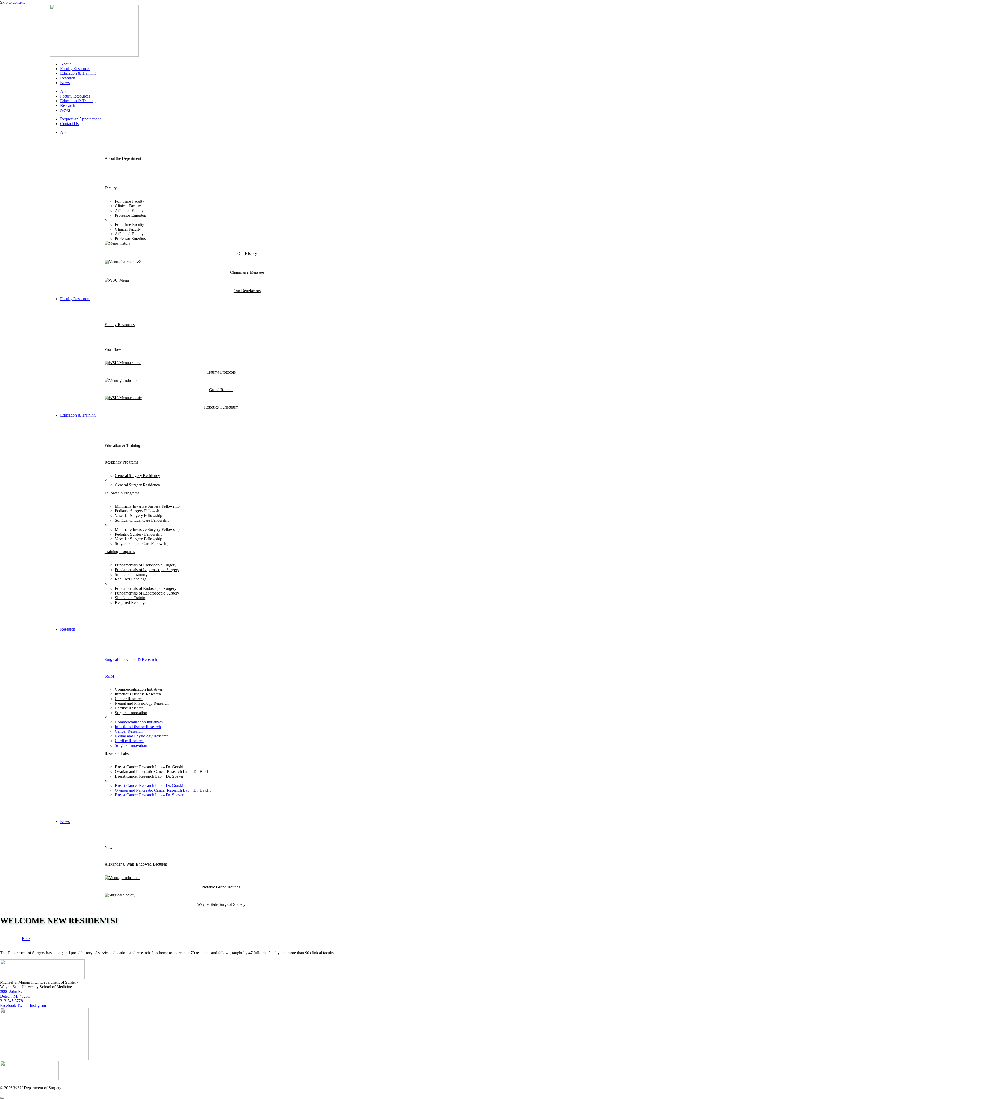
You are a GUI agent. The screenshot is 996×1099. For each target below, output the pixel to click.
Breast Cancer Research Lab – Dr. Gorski (149, 767)
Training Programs (120, 551)
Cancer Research (129, 698)
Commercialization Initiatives (139, 689)
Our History (247, 253)
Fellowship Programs (122, 493)
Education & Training (78, 73)
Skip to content (12, 2)
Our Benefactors (247, 290)
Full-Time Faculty (129, 201)
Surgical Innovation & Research (131, 659)
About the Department (123, 158)
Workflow (113, 349)
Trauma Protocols (221, 372)
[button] (503, 132)
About (65, 64)
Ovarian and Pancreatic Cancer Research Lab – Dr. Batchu (163, 771)
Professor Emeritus (130, 215)
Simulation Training (131, 574)
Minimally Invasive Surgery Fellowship (147, 506)
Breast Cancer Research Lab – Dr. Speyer (149, 776)
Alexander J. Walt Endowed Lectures (136, 864)
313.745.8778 (11, 1001)
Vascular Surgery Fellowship (138, 515)
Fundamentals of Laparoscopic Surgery (147, 570)
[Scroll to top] (2, 1098)
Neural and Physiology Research (142, 703)
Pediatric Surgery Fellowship (138, 511)
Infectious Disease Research (138, 694)
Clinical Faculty (128, 206)
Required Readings (130, 579)
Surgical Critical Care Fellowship (142, 520)
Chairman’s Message (247, 272)
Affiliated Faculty (129, 210)
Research (67, 78)
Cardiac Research (129, 708)
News (65, 82)
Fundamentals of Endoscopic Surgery (145, 565)
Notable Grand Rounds (221, 887)
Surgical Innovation (131, 712)
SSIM (109, 676)
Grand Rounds (221, 390)
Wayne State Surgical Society (221, 904)
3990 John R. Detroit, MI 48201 (15, 993)
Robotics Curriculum (221, 407)
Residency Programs (121, 462)
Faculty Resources (75, 68)
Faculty (111, 188)
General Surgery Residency (137, 475)
